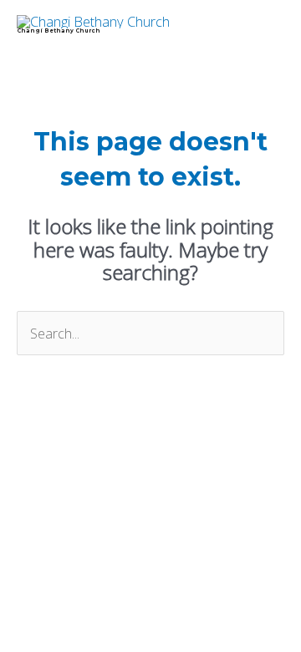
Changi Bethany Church (58, 31)
